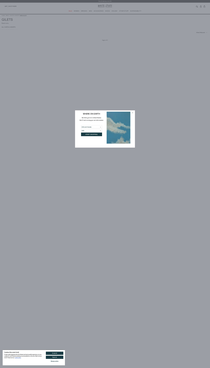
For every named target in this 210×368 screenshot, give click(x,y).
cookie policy (18, 357)
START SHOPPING (91, 134)
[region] (34, 357)
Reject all (54, 357)
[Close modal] (133, 113)
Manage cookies (54, 361)
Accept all (54, 353)
